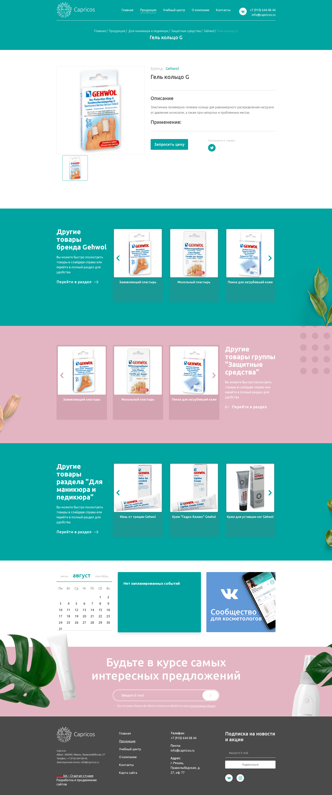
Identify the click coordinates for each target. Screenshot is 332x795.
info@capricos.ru (264, 15)
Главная (100, 31)
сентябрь (101, 576)
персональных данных (202, 705)
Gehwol (209, 31)
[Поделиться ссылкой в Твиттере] (212, 148)
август (82, 575)
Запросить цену (169, 144)
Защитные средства (186, 31)
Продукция (117, 31)
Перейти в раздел (73, 282)
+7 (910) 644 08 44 (263, 10)
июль (64, 576)
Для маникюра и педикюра (148, 31)
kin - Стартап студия (74, 776)
